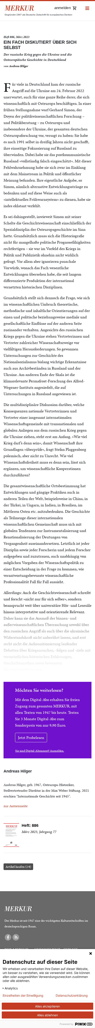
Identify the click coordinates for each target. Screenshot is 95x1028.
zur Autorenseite (16, 805)
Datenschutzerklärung (72, 995)
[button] (87, 8)
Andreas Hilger (18, 66)
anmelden (62, 8)
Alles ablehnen (47, 1015)
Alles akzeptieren (47, 1006)
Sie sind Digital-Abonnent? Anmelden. (39, 751)
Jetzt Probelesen (31, 737)
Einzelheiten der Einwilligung (23, 995)
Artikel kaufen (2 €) (18, 866)
